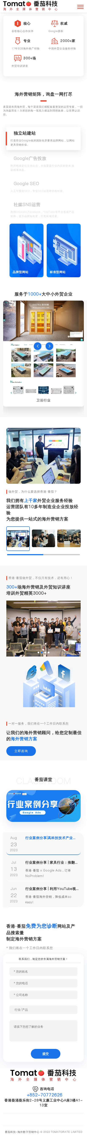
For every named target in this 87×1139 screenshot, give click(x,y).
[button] (37, 346)
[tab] (43, 138)
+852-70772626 (45, 1095)
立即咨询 (21, 751)
